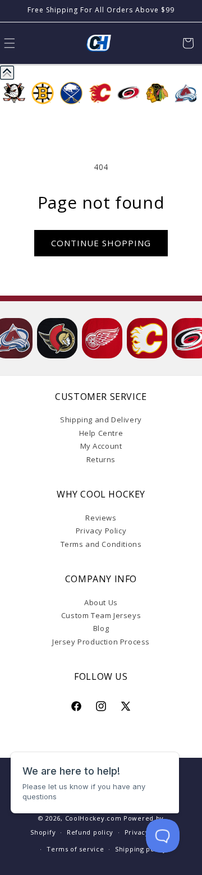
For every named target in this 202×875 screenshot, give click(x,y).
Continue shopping (101, 242)
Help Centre (101, 433)
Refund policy (90, 832)
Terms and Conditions (101, 544)
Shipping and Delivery (101, 420)
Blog (101, 628)
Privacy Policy (101, 531)
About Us (101, 602)
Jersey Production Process (101, 642)
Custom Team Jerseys (101, 615)
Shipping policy (141, 849)
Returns (101, 459)
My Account (101, 446)
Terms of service (75, 849)
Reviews (100, 518)
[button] (188, 43)
